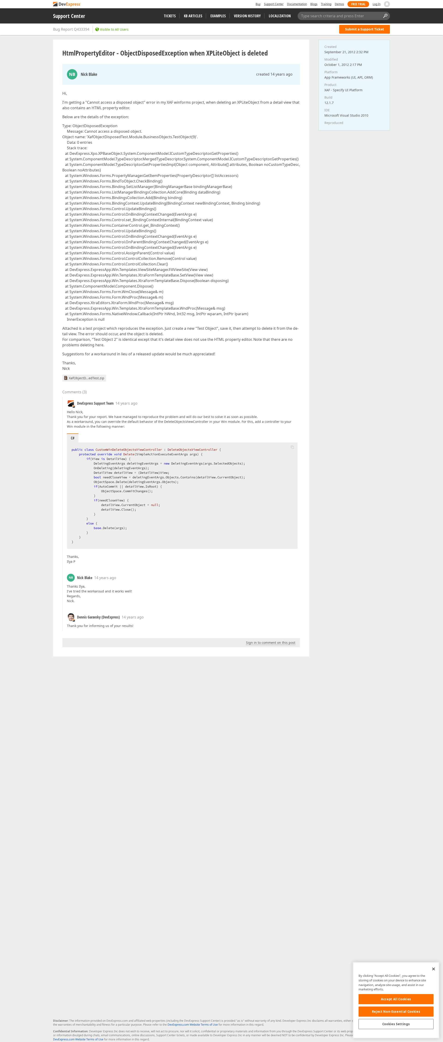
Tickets (170, 15)
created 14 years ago (274, 74)
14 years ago (126, 403)
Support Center (274, 4)
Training (326, 4)
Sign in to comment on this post (270, 642)
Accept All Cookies (396, 999)
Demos (339, 4)
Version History (247, 15)
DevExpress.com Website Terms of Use (193, 1025)
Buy (258, 4)
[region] (396, 1000)
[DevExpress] (67, 4)
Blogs (313, 4)
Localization (280, 15)
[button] (292, 447)
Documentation (297, 4)
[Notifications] (387, 4)
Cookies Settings (396, 1024)
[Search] (385, 16)
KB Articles (193, 15)
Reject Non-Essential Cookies (396, 1012)
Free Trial (358, 4)
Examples (218, 15)
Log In (376, 4)
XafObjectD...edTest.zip (86, 378)
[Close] (433, 969)
